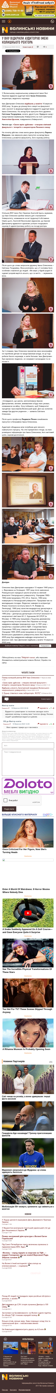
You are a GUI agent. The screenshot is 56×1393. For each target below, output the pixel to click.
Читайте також (28, 672)
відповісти (44, 708)
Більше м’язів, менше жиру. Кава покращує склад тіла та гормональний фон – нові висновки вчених (26, 1322)
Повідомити (45, 646)
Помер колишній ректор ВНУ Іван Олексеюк (20, 677)
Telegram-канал (28, 657)
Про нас (5, 1390)
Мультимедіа (28, 1339)
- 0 (53, 708)
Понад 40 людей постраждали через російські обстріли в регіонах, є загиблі (26, 1297)
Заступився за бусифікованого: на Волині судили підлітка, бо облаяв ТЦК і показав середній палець (26, 1313)
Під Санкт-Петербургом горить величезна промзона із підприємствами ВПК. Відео (25, 1245)
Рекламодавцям (24, 1390)
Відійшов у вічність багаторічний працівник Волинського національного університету (25, 688)
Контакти (13, 1390)
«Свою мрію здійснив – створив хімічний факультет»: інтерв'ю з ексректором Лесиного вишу (26, 125)
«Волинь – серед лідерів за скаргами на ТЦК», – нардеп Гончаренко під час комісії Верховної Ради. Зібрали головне (45, 1361)
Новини (28, 1214)
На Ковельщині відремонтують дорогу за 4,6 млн (23, 1329)
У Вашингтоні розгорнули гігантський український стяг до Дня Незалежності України (26, 1229)
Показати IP (6, 708)
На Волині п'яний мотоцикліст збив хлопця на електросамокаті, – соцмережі (21, 1264)
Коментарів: (28, 47)
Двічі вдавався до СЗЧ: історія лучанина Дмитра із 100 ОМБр (25, 1305)
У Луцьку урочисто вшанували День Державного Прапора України (26, 1220)
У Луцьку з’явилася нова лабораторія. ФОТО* (21, 693)
